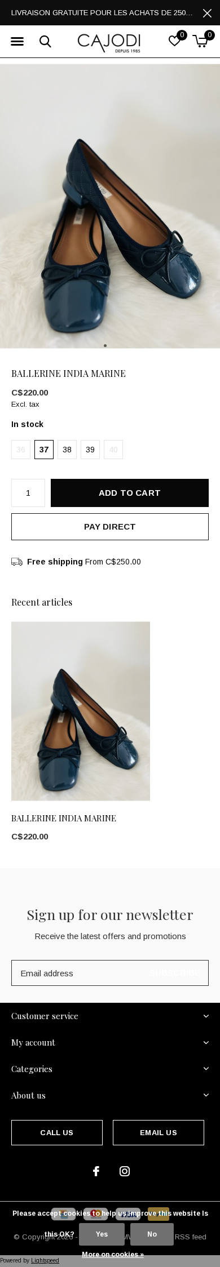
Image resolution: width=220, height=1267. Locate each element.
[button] (17, 41)
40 (113, 449)
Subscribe (175, 972)
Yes (102, 1234)
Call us (56, 1132)
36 (20, 449)
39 (90, 449)
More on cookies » (113, 1255)
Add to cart (130, 492)
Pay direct (110, 526)
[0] (200, 41)
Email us (158, 1132)
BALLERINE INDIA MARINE (63, 818)
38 (67, 449)
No (152, 1234)
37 (44, 449)
